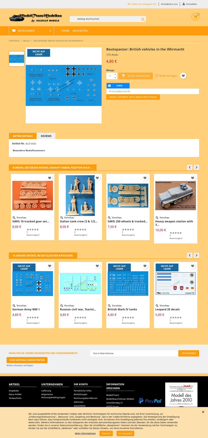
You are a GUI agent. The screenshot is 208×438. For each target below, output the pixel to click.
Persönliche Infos (83, 390)
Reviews (46, 136)
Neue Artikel (15, 394)
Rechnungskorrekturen (85, 398)
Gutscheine (79, 405)
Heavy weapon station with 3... (174, 222)
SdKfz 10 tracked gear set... (30, 221)
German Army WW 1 (26, 309)
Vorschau (19, 217)
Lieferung (46, 390)
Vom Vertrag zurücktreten (27, 359)
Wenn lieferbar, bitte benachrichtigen (133, 97)
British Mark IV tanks (122, 309)
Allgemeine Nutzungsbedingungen (53, 396)
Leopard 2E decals (167, 309)
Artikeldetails (23, 136)
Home (65, 30)
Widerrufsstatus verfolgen (20, 365)
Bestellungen (80, 394)
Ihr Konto (81, 384)
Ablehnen (106, 433)
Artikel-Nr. (18, 143)
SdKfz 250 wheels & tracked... (127, 221)
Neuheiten (80, 30)
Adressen (78, 401)
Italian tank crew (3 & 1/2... (78, 221)
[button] (189, 167)
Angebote (14, 390)
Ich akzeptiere (125, 433)
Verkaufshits (15, 398)
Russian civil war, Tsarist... (78, 309)
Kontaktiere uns (169, 3)
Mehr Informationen (85, 433)
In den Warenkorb (136, 75)
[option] (32, 207)
